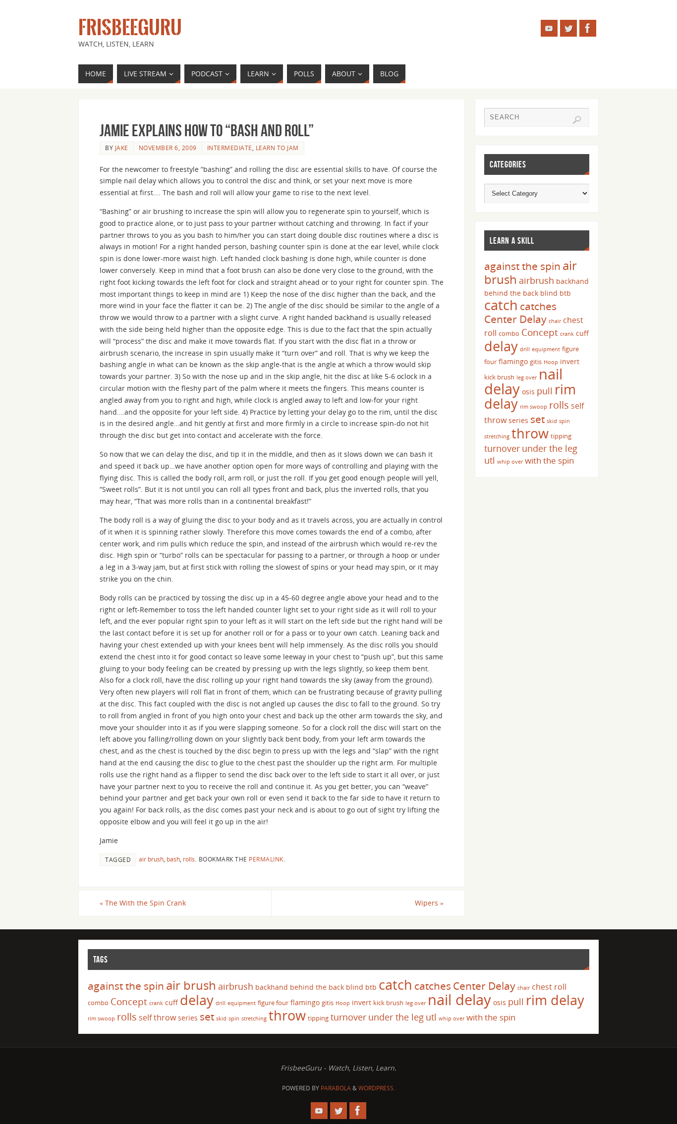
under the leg (549, 448)
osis (528, 391)
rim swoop (533, 406)
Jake (121, 148)
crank (567, 333)
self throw (157, 1017)
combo (509, 333)
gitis (536, 361)
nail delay (459, 1000)
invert (569, 361)
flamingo (513, 361)
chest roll (549, 986)
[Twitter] (568, 28)
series (518, 420)
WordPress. (376, 1088)
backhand (572, 281)
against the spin (522, 266)
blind (549, 293)
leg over (526, 377)
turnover (502, 448)
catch (501, 305)
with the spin (549, 460)
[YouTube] (549, 28)
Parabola (336, 1088)
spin (564, 421)
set (537, 419)
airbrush (536, 280)
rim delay (555, 1000)
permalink (266, 859)
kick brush (499, 377)
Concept (539, 332)
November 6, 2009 (168, 148)
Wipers (429, 903)
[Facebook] (587, 28)
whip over (510, 461)
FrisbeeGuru (130, 28)
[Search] (577, 120)
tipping (561, 435)
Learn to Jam (277, 148)
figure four (273, 1002)
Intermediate (229, 148)
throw (530, 433)
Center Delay (515, 319)
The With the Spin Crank (143, 903)
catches (538, 306)
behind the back (511, 293)
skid (552, 421)
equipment (546, 349)
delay (501, 346)
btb (565, 293)
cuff (582, 333)
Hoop (551, 362)
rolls (189, 859)
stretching (496, 436)
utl (489, 460)
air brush (151, 859)
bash (173, 859)
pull (545, 391)
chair (555, 321)
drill (525, 349)
